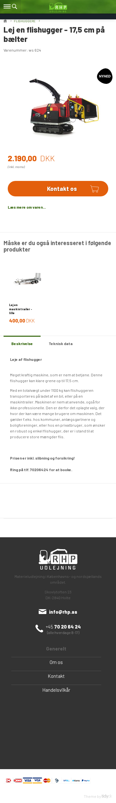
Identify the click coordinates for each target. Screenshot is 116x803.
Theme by (93, 796)
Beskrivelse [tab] (22, 343)
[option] (28, 291)
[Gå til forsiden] (58, 7)
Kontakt (56, 676)
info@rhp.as (63, 612)
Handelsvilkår (56, 690)
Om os (56, 662)
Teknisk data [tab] (60, 343)
